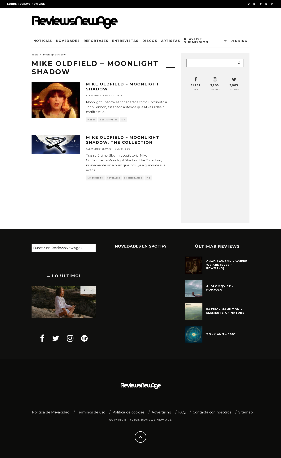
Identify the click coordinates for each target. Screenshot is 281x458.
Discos (149, 41)
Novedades (68, 41)
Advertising (161, 412)
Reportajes (96, 41)
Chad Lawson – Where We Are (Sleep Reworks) (226, 265)
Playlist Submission (196, 40)
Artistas (170, 41)
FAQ (182, 412)
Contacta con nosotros (212, 412)
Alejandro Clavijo (99, 95)
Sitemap (245, 412)
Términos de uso (91, 412)
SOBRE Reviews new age (26, 3)
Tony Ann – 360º (221, 334)
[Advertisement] (191, 20)
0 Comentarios (109, 120)
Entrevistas (125, 41)
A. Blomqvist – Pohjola (220, 287)
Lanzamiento (95, 178)
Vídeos (92, 120)
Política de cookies (128, 412)
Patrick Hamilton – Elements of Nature (225, 311)
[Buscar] (239, 63)
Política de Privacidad (51, 412)
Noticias (42, 41)
